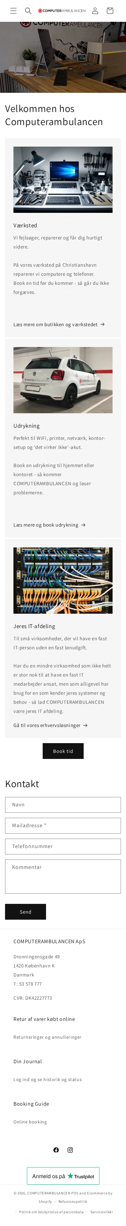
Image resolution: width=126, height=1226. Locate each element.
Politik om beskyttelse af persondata (51, 1212)
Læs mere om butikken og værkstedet (55, 324)
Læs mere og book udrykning (46, 525)
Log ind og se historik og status (47, 1079)
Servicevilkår (101, 1212)
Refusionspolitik (72, 1201)
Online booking (30, 1122)
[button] (13, 10)
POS (74, 1193)
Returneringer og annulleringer (47, 1037)
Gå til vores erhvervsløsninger (47, 725)
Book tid (63, 751)
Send (26, 912)
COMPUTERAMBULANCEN (49, 1193)
